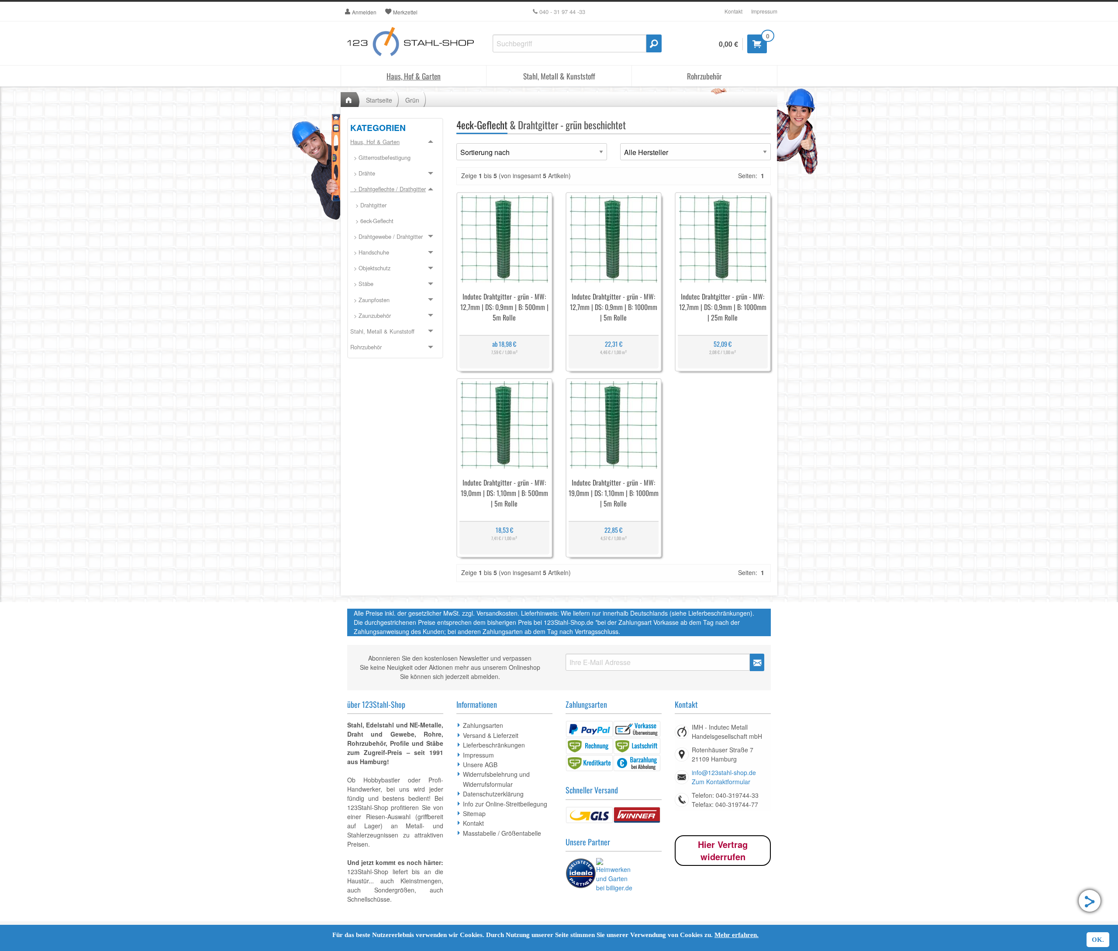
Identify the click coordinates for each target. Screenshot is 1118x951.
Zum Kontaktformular (721, 781)
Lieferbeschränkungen (494, 745)
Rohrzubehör (704, 76)
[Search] (654, 43)
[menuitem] (395, 158)
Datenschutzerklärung (493, 793)
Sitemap (474, 813)
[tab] (395, 229)
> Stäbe (361, 283)
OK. (1098, 939)
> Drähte (362, 173)
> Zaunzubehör (370, 315)
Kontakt (733, 11)
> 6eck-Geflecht (371, 221)
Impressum (764, 11)
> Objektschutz (370, 268)
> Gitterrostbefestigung (380, 157)
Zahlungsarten (483, 725)
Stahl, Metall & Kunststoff (559, 76)
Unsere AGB (480, 764)
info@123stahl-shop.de (724, 772)
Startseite (379, 100)
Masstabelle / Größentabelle (502, 833)
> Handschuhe (369, 252)
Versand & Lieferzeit (490, 735)
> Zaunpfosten (370, 300)
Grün (412, 100)
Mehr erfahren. (736, 934)
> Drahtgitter (368, 205)
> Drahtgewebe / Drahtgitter (386, 236)
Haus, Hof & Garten (413, 76)
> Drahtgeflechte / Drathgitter (388, 189)
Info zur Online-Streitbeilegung (505, 803)
